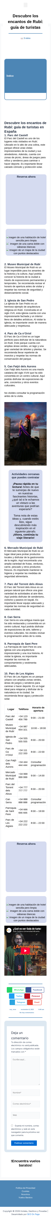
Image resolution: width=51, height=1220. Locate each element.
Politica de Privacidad (25, 1188)
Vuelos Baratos (26, 1197)
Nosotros (25, 1194)
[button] (25, 5)
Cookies (25, 1191)
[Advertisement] (29, 76)
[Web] (25, 1116)
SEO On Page (33, 1214)
